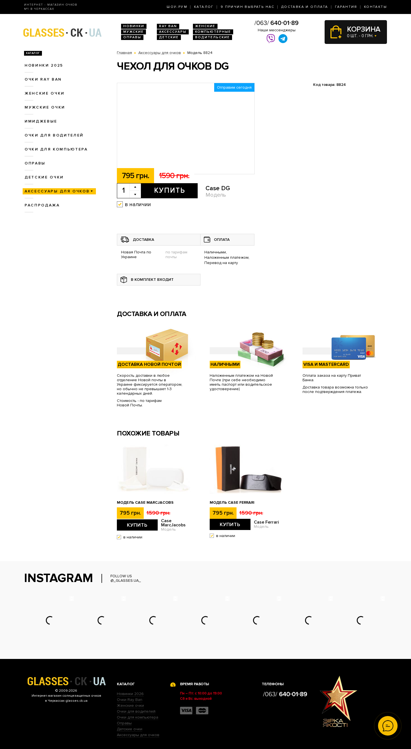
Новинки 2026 (130, 693)
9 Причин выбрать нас (248, 7)
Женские (205, 26)
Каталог (204, 7)
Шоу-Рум (177, 7)
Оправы (132, 37)
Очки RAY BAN (43, 79)
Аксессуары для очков (57, 191)
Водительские (212, 37)
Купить (169, 190)
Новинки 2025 (44, 65)
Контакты (375, 7)
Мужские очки (45, 107)
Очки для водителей (54, 135)
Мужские (133, 32)
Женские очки (45, 93)
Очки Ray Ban (129, 699)
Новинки (133, 26)
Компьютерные (213, 32)
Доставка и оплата (304, 7)
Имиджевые (41, 121)
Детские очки (44, 177)
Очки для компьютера (56, 149)
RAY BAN (168, 26)
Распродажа (42, 205)
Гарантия (346, 7)
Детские (169, 37)
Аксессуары (172, 32)
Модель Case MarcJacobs (145, 502)
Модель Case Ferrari (232, 502)
